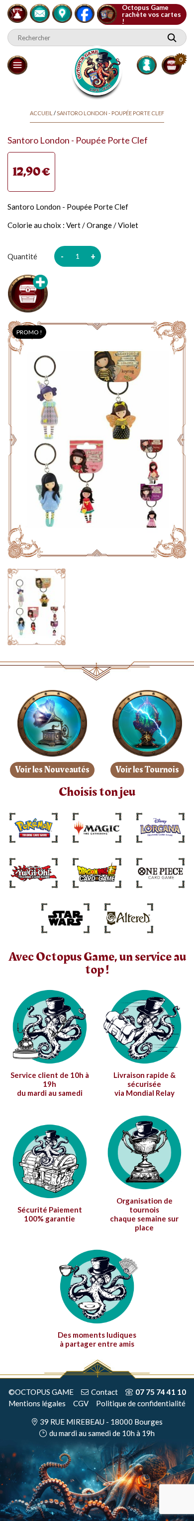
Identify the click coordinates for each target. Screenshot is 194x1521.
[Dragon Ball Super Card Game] (97, 873)
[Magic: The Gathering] (97, 828)
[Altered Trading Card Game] (128, 918)
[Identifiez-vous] (147, 65)
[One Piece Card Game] (160, 873)
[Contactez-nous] (40, 11)
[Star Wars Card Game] (65, 918)
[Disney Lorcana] (160, 828)
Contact (104, 1391)
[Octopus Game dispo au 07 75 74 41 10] (17, 11)
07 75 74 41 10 (160, 1391)
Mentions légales (37, 1403)
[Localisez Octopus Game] (62, 11)
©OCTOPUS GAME (41, 1391)
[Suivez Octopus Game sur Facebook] (85, 11)
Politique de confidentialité (141, 1403)
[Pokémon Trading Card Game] (33, 828)
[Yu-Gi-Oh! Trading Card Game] (33, 873)
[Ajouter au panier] (27, 293)
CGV (81, 1403)
